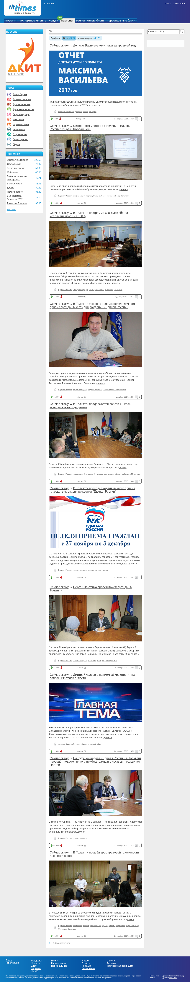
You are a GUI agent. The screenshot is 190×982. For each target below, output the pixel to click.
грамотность (95, 926)
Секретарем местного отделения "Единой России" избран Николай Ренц (90, 127)
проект (86, 926)
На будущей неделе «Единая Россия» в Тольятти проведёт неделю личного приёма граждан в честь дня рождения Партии (95, 761)
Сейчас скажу (14, 164)
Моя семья (18, 119)
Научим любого (21, 124)
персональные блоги (121, 20)
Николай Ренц (113, 196)
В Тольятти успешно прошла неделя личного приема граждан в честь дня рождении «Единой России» (92, 305)
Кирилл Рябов (132, 926)
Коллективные (58, 963)
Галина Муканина (132, 474)
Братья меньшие (21, 104)
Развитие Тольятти (17, 203)
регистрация (179, 3)
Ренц (95, 196)
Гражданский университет (95, 474)
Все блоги (11, 210)
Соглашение (88, 968)
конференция (79, 196)
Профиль (55, 38)
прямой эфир (95, 744)
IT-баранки (12, 172)
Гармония (120, 926)
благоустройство (96, 290)
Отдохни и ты (20, 134)
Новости (35, 963)
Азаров (61, 744)
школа (111, 474)
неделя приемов (95, 390)
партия (89, 196)
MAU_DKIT (16, 74)
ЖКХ (99, 660)
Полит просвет (20, 139)
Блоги (34, 966)
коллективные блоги (90, 20)
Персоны (36, 968)
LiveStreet (173, 978)
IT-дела (16, 144)
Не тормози (19, 129)
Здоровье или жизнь (23, 109)
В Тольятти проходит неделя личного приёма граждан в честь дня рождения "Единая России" (92, 490)
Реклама (111, 963)
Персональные (59, 966)
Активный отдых (15, 168)
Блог (65, 38)
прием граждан (80, 390)
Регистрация (12, 963)
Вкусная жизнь (14, 183)
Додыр (10, 187)
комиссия (109, 290)
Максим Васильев (66, 112)
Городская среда (80, 290)
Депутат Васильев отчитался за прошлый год (104, 45)
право (105, 926)
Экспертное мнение (17, 160)
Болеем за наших (22, 99)
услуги (53, 20)
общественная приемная (115, 390)
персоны (67, 20)
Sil (51, 31)
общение (92, 660)
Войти (9, 960)
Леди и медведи (21, 114)
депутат (78, 112)
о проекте (49, 3)
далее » (96, 105)
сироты (112, 926)
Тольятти (125, 196)
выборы (102, 196)
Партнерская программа (120, 966)
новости (11, 20)
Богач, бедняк (20, 94)
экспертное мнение (32, 20)
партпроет (77, 926)
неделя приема (94, 570)
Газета (34, 971)
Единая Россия (65, 196)
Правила (86, 966)
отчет (85, 112)
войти (168, 3)
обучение (119, 474)
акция (105, 570)
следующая (64, 943)
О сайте (86, 963)
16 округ (92, 112)
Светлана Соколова (67, 929)
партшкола (78, 474)
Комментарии (85, 38)
